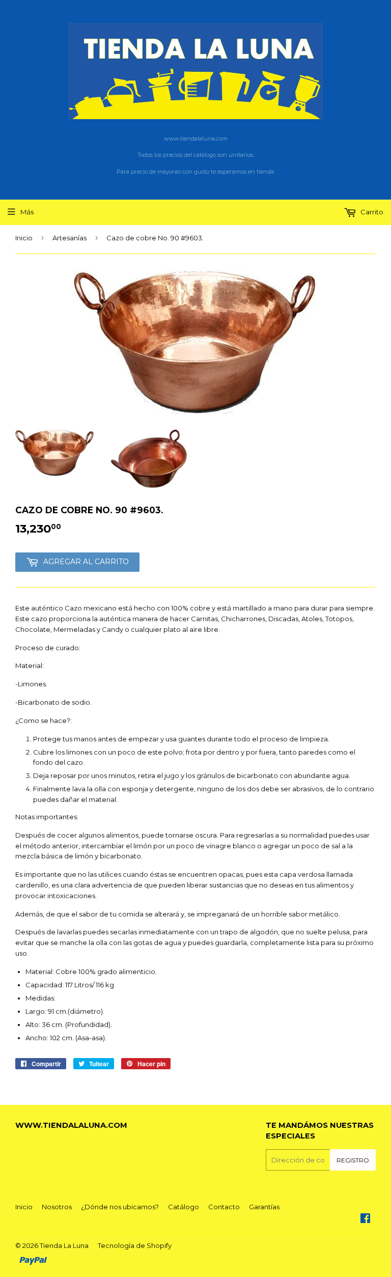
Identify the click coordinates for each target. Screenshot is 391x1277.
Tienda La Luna (64, 1245)
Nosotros (57, 1207)
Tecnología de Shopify (135, 1245)
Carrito (371, 212)
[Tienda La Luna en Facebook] (365, 1219)
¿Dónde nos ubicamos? (120, 1207)
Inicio (24, 238)
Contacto (224, 1207)
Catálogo (183, 1207)
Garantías (264, 1207)
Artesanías (69, 238)
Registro (353, 1160)
